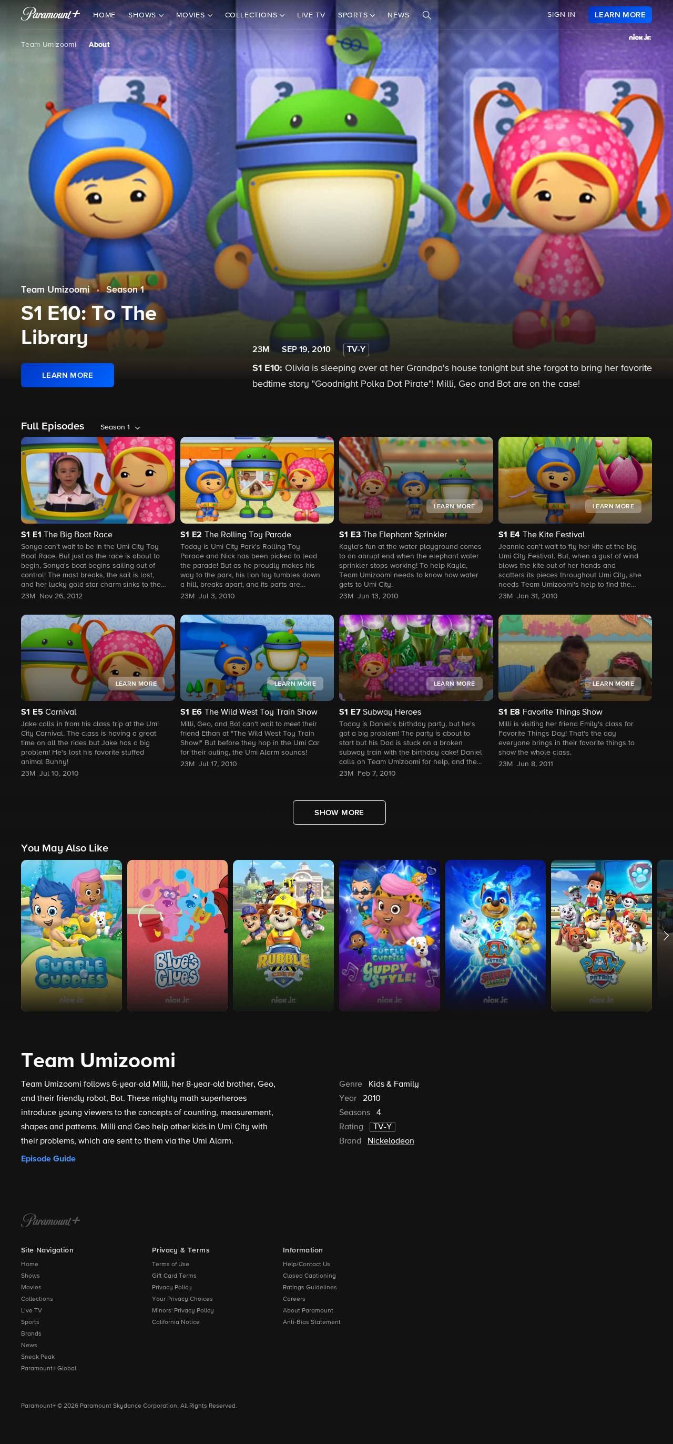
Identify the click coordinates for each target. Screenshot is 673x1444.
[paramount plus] (50, 15)
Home (104, 15)
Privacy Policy (172, 1288)
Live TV (311, 15)
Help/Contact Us (306, 1264)
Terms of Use (170, 1264)
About (99, 44)
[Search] (427, 15)
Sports (30, 1322)
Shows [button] (143, 15)
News (398, 15)
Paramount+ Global (48, 1369)
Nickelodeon (391, 1141)
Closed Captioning (309, 1276)
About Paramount (308, 1311)
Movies (31, 1288)
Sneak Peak (38, 1357)
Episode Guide (48, 1159)
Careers (294, 1299)
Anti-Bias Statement (312, 1322)
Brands (31, 1334)
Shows (30, 1276)
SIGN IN (561, 14)
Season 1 (125, 290)
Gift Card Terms (174, 1276)
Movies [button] (192, 15)
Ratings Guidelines (310, 1288)
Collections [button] (252, 15)
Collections (37, 1299)
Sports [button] (354, 15)
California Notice (176, 1322)
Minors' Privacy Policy (183, 1311)
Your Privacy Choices (182, 1299)
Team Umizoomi (48, 44)
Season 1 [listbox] (115, 427)
